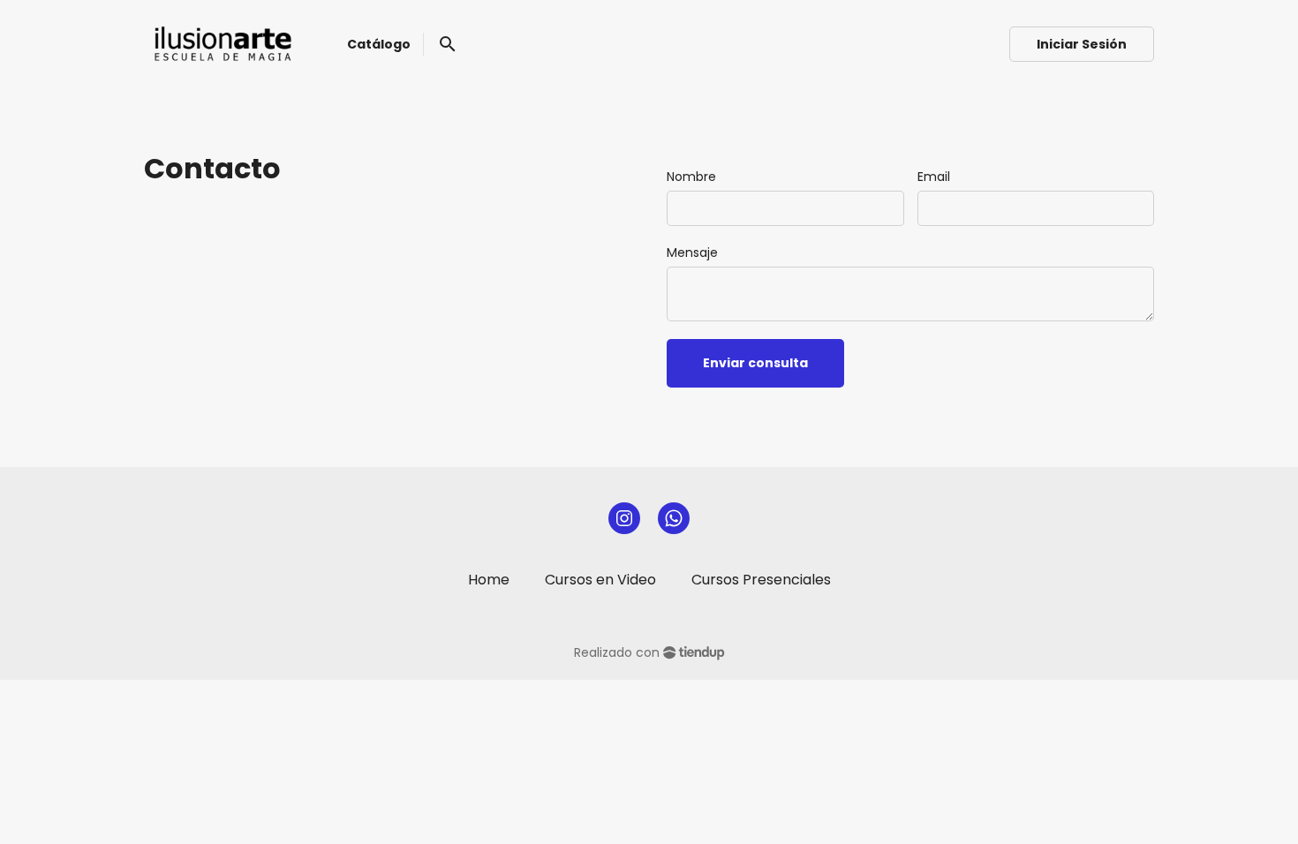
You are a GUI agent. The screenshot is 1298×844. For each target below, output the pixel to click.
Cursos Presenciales (761, 579)
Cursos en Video (600, 579)
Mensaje (692, 252)
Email (933, 176)
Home (488, 579)
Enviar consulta (755, 363)
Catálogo (379, 44)
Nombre (691, 176)
